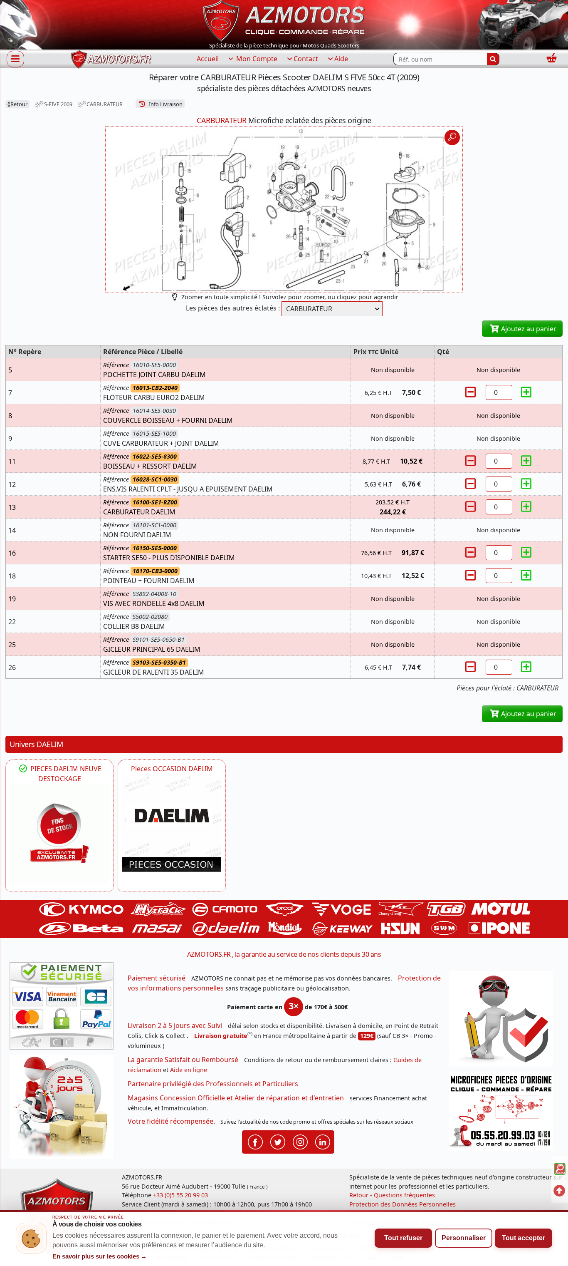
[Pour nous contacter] (503, 1114)
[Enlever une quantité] (471, 392)
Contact (306, 58)
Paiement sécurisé (156, 978)
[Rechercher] (493, 59)
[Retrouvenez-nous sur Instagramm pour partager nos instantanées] (300, 1141)
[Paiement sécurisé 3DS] (64, 1008)
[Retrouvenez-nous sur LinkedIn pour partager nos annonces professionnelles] (322, 1141)
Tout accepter (523, 1237)
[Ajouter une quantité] (526, 392)
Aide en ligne (188, 1070)
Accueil (208, 58)
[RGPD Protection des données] (503, 1021)
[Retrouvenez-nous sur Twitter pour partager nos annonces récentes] (277, 1141)
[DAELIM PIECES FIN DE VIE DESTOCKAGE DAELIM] (59, 833)
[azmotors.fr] (111, 59)
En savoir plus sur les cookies (99, 1256)
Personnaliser (464, 1237)
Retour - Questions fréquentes (392, 1195)
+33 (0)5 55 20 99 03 (180, 1195)
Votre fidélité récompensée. (171, 1121)
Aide (341, 58)
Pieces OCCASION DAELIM (172, 768)
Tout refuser (403, 1237)
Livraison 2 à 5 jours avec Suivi (175, 1025)
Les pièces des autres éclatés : (233, 308)
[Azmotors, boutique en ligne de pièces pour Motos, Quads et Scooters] (284, 20)
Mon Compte (256, 58)
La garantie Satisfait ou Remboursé (183, 1059)
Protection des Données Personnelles (402, 1204)
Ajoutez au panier (527, 328)
